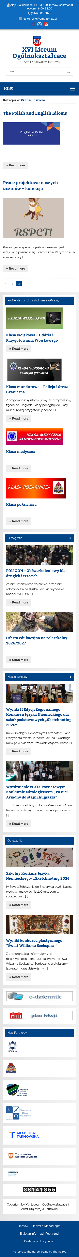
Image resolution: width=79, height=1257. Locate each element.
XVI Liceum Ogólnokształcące (39, 52)
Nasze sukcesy (17, 676)
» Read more (15, 165)
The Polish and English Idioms (35, 113)
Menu (8, 88)
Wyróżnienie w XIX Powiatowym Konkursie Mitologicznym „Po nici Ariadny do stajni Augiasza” (37, 792)
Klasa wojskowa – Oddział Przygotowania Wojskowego (32, 337)
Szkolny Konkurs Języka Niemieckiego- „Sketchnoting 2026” (39, 876)
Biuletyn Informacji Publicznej (39, 1233)
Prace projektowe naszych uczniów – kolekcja (30, 185)
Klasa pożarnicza (21, 504)
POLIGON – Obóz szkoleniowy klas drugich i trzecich (36, 573)
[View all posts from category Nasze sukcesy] (70, 677)
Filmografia (14, 538)
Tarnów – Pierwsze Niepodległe (39, 1226)
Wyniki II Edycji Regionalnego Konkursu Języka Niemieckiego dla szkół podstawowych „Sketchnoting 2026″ (39, 717)
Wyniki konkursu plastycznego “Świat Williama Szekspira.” (34, 943)
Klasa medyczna (20, 451)
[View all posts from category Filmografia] (70, 538)
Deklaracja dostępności (39, 1241)
